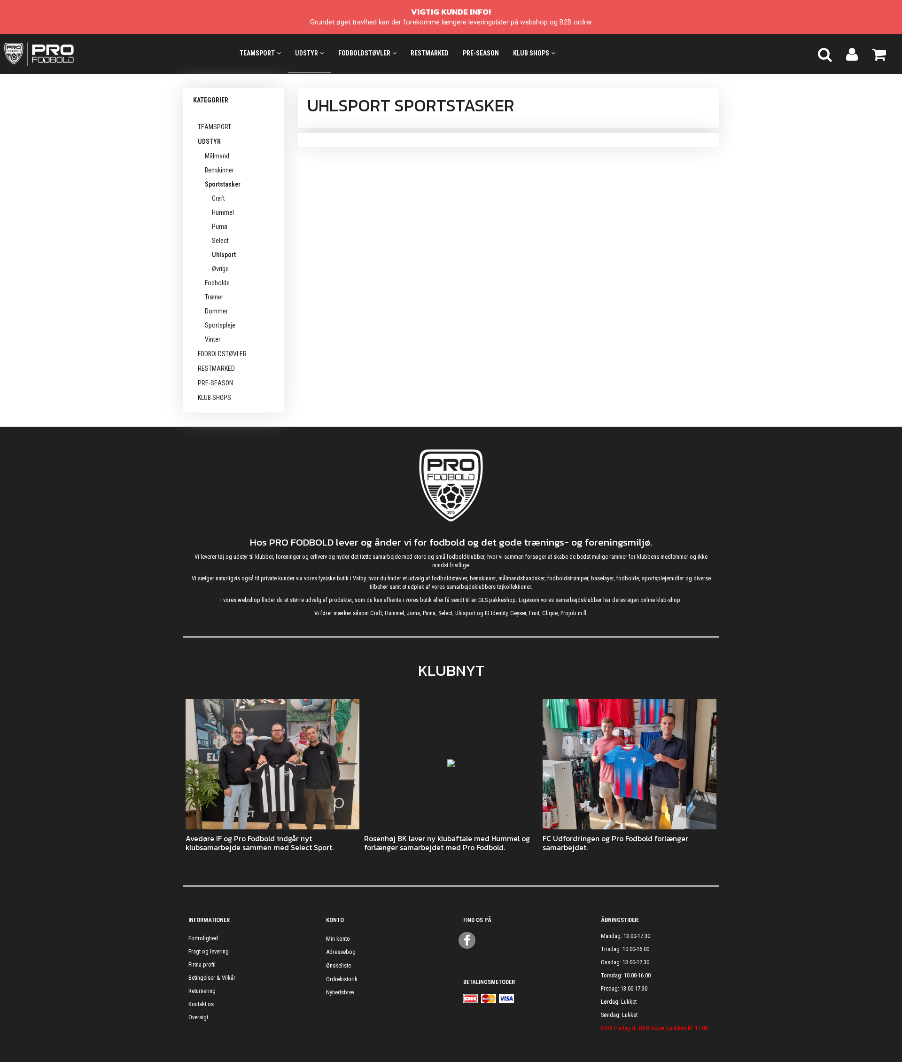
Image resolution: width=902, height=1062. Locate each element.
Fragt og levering (208, 951)
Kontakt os (201, 1003)
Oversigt (198, 1017)
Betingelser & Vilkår (211, 977)
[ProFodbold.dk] (81, 53)
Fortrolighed (203, 938)
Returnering (202, 990)
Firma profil (202, 964)
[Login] (852, 53)
